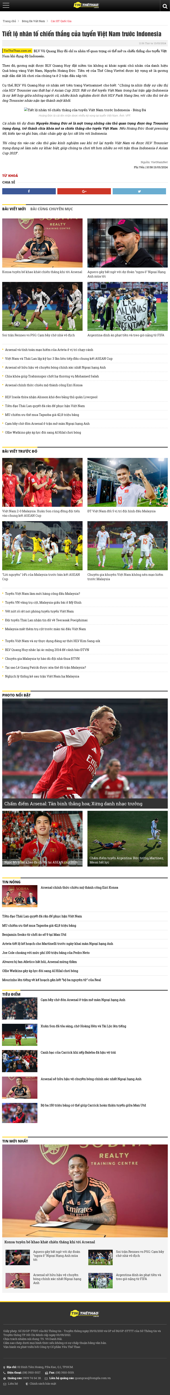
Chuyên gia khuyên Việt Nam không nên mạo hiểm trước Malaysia (125, 576)
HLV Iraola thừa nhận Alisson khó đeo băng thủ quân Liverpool (51, 397)
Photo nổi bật (16, 695)
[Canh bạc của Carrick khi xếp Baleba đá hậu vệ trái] (19, 1061)
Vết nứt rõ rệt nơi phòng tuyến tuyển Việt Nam (39, 611)
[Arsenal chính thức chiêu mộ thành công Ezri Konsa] (19, 896)
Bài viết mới (14, 209)
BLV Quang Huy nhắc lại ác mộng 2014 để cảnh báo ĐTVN (47, 650)
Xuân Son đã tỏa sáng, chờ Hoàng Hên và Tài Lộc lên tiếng (83, 1026)
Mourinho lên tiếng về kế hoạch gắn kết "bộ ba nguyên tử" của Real (51, 980)
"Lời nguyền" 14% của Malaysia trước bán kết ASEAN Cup (41, 576)
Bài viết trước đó (19, 451)
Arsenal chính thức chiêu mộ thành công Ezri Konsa (44, 385)
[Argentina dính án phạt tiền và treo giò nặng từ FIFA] (127, 306)
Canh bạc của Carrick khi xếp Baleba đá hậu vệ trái (78, 1052)
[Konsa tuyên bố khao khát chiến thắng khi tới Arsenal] (42, 243)
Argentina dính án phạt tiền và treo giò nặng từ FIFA (125, 335)
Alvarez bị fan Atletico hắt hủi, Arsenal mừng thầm (39, 962)
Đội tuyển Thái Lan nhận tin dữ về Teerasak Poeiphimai (46, 620)
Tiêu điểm (11, 994)
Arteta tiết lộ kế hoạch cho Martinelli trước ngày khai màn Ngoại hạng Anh (57, 943)
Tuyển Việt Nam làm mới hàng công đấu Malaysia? (42, 594)
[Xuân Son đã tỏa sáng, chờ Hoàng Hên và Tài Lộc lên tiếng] (19, 1035)
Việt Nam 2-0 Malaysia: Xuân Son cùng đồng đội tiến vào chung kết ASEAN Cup (41, 513)
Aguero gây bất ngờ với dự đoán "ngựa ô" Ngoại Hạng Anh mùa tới (126, 274)
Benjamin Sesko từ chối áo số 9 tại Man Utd (34, 934)
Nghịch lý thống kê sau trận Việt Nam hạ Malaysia (42, 676)
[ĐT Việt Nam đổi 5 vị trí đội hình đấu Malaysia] (127, 482)
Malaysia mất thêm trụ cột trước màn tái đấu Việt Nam (45, 629)
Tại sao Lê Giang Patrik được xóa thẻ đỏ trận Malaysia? (45, 668)
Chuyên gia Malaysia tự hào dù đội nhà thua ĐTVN (42, 659)
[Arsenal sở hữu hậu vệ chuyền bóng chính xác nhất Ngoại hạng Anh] (19, 1088)
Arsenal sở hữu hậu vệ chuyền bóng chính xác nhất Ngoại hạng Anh (55, 367)
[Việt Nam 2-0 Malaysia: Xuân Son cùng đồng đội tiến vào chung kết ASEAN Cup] (42, 482)
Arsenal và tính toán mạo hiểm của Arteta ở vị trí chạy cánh (49, 350)
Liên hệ (13, 1383)
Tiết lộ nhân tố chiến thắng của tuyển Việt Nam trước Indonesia (81, 33)
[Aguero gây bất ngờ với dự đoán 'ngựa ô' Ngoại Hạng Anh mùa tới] (127, 243)
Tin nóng (11, 882)
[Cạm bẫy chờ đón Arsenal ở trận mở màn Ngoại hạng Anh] (19, 1008)
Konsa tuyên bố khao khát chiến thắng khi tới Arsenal (42, 272)
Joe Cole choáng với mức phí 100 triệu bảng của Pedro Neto (46, 953)
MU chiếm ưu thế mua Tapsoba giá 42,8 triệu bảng (42, 415)
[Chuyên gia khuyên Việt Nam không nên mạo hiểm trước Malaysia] (127, 545)
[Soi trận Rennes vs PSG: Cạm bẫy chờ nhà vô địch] (42, 306)
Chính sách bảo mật (43, 1383)
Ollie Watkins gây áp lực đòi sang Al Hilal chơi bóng (43, 432)
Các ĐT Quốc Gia (61, 21)
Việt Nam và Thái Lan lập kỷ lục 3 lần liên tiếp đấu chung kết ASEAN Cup (58, 359)
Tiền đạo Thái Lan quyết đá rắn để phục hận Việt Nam (45, 406)
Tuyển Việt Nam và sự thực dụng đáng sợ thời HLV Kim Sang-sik (52, 641)
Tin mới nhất (15, 1141)
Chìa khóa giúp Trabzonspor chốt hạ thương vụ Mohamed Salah (52, 376)
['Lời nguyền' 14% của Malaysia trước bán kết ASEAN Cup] (42, 545)
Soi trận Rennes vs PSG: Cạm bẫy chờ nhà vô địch (38, 335)
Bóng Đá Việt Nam (33, 21)
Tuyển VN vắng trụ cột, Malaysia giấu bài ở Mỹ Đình (43, 603)
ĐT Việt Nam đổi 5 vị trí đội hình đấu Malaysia (121, 511)
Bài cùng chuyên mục (51, 209)
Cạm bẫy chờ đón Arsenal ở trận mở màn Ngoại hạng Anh (47, 424)
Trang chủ (9, 21)
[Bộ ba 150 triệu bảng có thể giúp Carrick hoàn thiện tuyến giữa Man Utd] (19, 1114)
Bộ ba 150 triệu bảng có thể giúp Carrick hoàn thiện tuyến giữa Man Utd (93, 1105)
